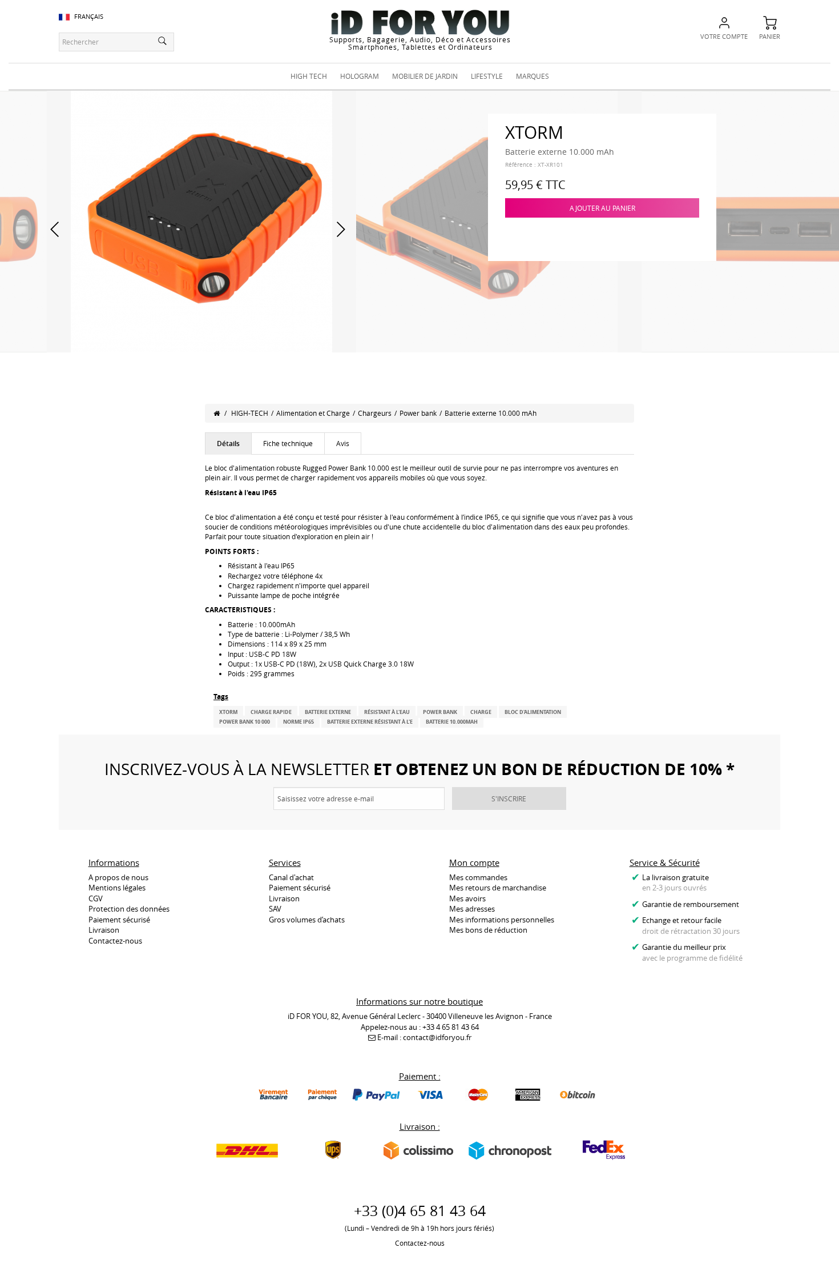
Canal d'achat (291, 877)
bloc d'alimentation (533, 712)
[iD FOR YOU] (420, 22)
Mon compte (474, 862)
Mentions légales (117, 887)
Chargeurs (375, 413)
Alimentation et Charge (313, 413)
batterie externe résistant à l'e (370, 721)
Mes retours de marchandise (497, 887)
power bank (440, 712)
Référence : (520, 164)
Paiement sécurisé (119, 919)
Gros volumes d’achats (307, 919)
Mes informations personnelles (501, 919)
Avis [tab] (342, 443)
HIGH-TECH (249, 413)
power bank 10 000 (244, 721)
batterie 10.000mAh (452, 721)
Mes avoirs (467, 898)
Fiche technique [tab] (288, 443)
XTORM (228, 712)
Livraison (103, 930)
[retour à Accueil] (216, 413)
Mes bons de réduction (488, 930)
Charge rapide (271, 712)
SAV (275, 909)
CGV (95, 898)
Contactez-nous (115, 941)
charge (480, 712)
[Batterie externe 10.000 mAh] (201, 220)
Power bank (418, 413)
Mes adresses (472, 909)
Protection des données (129, 909)
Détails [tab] (228, 443)
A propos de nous (118, 877)
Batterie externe (328, 712)
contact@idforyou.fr (437, 1037)
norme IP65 (298, 721)
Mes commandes (478, 877)
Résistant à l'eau (387, 712)
